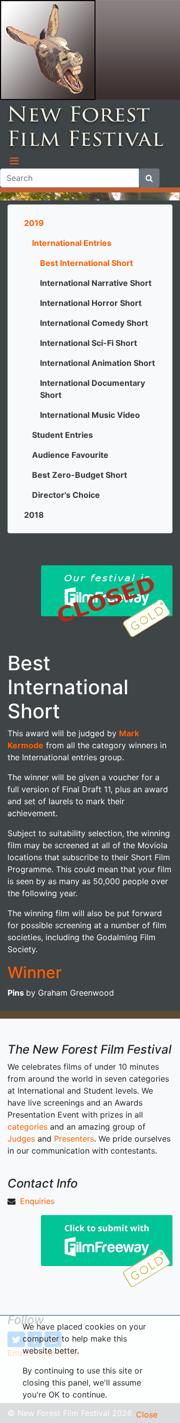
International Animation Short (97, 363)
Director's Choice (66, 495)
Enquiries (37, 1201)
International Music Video (90, 415)
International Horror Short (91, 303)
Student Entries (62, 435)
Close (147, 1415)
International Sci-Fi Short (88, 343)
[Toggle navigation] (14, 161)
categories (28, 1127)
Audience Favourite (70, 455)
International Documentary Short (92, 389)
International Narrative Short (96, 283)
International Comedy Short (94, 323)
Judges (21, 1139)
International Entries (72, 243)
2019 (34, 223)
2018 (34, 515)
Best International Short (86, 263)
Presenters (74, 1139)
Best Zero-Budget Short (79, 475)
